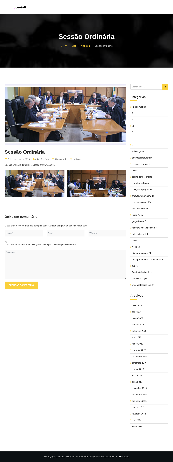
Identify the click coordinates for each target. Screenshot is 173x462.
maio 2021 (137, 305)
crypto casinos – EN (141, 202)
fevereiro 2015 (139, 413)
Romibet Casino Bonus (142, 272)
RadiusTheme (122, 456)
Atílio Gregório (42, 159)
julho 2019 (137, 375)
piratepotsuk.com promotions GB (147, 259)
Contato (149, 8)
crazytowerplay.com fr (142, 189)
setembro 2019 (139, 363)
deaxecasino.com (140, 208)
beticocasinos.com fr (142, 157)
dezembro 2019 (139, 356)
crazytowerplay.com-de (143, 196)
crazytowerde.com (140, 183)
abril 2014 (136, 420)
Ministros (119, 8)
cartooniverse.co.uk (141, 164)
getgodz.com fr (139, 221)
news (134, 240)
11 (133, 119)
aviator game (138, 151)
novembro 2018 (139, 388)
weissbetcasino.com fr (143, 285)
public (135, 266)
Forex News (137, 215)
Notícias (134, 8)
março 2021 (137, 318)
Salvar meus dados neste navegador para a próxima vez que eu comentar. (41, 244)
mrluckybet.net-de (140, 234)
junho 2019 (137, 382)
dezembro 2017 (139, 394)
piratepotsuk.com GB (142, 253)
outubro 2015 (138, 407)
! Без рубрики (139, 107)
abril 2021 (136, 312)
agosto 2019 (138, 369)
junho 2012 (137, 426)
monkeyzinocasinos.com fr (144, 227)
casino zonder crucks (142, 177)
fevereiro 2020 (139, 350)
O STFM (105, 8)
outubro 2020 (138, 324)
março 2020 (137, 343)
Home (93, 8)
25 (133, 126)
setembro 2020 (139, 331)
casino (135, 170)
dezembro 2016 (139, 401)
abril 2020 (136, 337)
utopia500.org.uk (139, 278)
